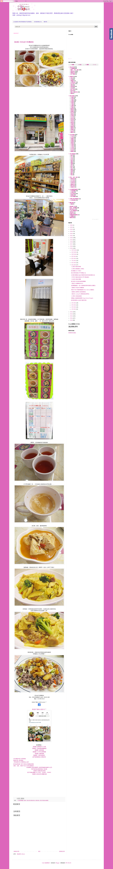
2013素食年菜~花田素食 (19, 758)
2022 (71, 233)
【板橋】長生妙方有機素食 (23, 42)
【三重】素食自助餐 (76, 266)
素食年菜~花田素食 (18, 760)
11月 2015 (74, 252)
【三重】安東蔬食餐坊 (76, 296)
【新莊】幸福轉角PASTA (77, 283)
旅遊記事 (71, 76)
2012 (71, 316)
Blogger (58, 862)
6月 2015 (73, 262)
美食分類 (71, 67)
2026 (71, 225)
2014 (71, 311)
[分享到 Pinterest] (23, 798)
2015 (71, 248)
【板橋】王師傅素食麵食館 (39, 748)
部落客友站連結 (72, 332)
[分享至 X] (20, 798)
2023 (71, 231)
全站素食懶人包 (38, 21)
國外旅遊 (71, 202)
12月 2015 (74, 250)
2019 (71, 239)
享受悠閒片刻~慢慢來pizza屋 (21, 762)
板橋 (25, 800)
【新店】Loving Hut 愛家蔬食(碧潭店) (80, 293)
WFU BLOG (68, 862)
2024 (71, 229)
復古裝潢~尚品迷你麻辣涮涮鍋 (78, 281)
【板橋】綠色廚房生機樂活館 (39, 774)
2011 (71, 318)
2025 (71, 227)
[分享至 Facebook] (22, 798)
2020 (71, 237)
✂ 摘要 (87, 64)
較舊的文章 (62, 851)
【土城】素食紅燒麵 (76, 279)
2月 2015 (73, 307)
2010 (71, 320)
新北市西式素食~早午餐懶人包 (78, 272)
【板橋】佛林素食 (39, 753)
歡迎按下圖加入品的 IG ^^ (39, 709)
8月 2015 (73, 258)
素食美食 (37, 800)
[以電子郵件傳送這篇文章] (17, 798)
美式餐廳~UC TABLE (76, 270)
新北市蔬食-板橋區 (44, 800)
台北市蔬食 (72, 134)
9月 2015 (73, 256)
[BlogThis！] (19, 798)
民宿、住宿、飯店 (73, 177)
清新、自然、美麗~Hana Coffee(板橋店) (23, 765)
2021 (71, 235)
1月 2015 (73, 309)
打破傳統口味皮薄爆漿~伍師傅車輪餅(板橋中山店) (39, 767)
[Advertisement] (31, 37)
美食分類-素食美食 (31, 800)
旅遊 (71, 78)
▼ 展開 (72, 64)
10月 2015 (74, 254)
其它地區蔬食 (72, 153)
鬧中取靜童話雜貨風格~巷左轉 (39, 769)
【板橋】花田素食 (39, 750)
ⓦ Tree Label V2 (95, 219)
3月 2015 (73, 305)
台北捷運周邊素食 (73, 189)
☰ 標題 (94, 64)
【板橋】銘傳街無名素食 (39, 770)
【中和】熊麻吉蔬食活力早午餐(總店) (80, 277)
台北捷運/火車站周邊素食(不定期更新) (22, 21)
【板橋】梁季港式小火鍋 (39, 746)
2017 (71, 244)
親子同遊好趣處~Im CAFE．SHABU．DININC (39, 772)
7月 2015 (73, 260)
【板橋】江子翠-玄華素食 (39, 751)
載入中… (70, 58)
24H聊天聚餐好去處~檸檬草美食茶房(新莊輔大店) (83, 275)
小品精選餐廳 (20, 800)
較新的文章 (16, 851)
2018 (71, 242)
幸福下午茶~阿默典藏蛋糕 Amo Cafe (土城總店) (82, 289)
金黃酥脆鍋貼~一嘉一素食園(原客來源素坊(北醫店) (83, 285)
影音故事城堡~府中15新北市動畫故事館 (23, 764)
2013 (71, 314)
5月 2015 (73, 264)
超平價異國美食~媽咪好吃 (39, 757)
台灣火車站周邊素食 (74, 198)
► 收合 (79, 64)
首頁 (39, 851)
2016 (71, 246)
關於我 (45, 21)
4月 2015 (73, 302)
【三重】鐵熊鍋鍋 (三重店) (77, 268)
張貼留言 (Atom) (21, 854)
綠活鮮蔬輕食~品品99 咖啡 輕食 (78, 300)
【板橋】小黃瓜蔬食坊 (39, 755)
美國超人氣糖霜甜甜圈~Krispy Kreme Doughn (82, 298)
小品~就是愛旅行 (46, 862)
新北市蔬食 (72, 95)
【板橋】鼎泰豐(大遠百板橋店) (78, 291)
